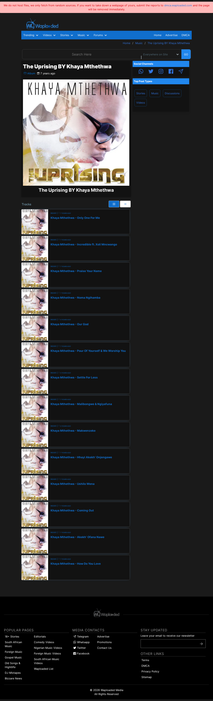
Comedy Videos (44, 642)
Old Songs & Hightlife (12, 665)
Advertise (103, 636)
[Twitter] (151, 71)
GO (186, 54)
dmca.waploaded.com (178, 5)
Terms (145, 660)
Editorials (40, 636)
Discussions (172, 93)
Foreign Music (13, 651)
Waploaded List (43, 668)
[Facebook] (171, 71)
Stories (140, 93)
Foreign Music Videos (47, 653)
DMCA (186, 35)
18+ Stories (12, 636)
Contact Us (104, 647)
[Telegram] (181, 71)
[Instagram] (161, 71)
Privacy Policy (150, 671)
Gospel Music (13, 657)
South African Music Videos (46, 661)
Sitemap (146, 677)
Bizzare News (13, 678)
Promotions (104, 642)
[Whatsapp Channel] (141, 71)
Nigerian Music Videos (48, 647)
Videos (140, 102)
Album (30, 73)
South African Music (13, 644)
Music (155, 93)
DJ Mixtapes (13, 672)
